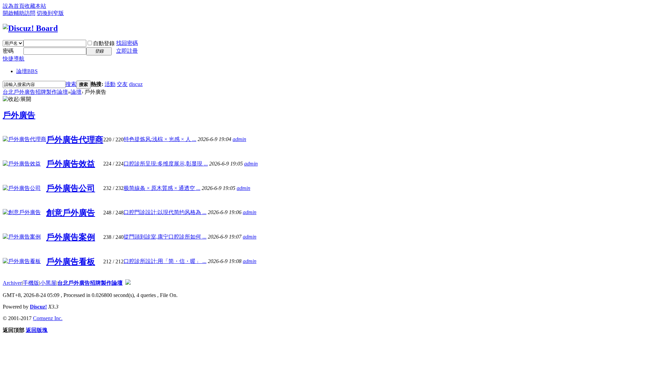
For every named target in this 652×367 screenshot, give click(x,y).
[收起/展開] (17, 99)
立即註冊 (127, 51)
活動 (110, 84)
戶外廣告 (19, 115)
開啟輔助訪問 (19, 13)
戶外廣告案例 (70, 237)
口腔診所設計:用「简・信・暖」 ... (165, 261)
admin (239, 139)
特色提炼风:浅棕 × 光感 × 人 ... (160, 139)
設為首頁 (13, 6)
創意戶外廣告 (70, 212)
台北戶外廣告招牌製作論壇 (35, 92)
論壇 (27, 71)
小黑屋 (48, 283)
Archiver (12, 283)
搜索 (71, 84)
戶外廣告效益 (70, 163)
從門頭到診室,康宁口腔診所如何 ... (165, 237)
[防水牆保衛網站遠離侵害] (128, 283)
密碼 (8, 51)
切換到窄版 (50, 13)
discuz (136, 84)
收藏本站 (35, 6)
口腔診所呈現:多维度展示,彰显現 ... (166, 164)
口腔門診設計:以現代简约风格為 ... (165, 212)
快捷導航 (13, 59)
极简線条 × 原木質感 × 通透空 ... (162, 188)
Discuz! (38, 307)
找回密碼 (127, 43)
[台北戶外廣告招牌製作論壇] (30, 28)
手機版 (31, 283)
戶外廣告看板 (70, 261)
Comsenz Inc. (47, 318)
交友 (122, 84)
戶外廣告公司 (70, 188)
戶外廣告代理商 (74, 139)
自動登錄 (104, 43)
